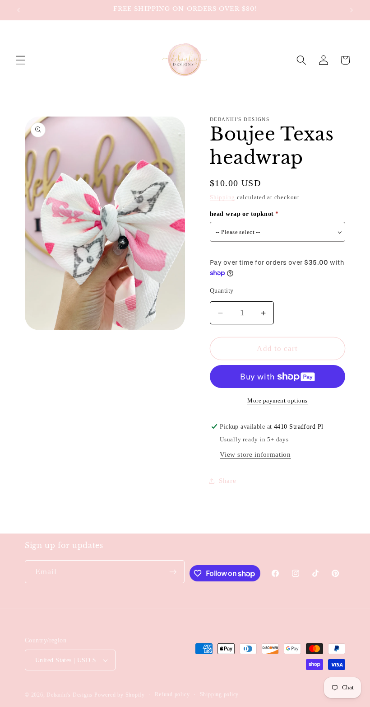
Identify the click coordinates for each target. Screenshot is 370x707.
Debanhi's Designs (69, 695)
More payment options (277, 400)
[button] (21, 60)
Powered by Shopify (119, 695)
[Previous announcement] (18, 10)
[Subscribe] (173, 572)
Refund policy (172, 694)
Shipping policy (219, 694)
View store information (255, 454)
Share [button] (227, 480)
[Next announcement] (351, 10)
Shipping (222, 197)
